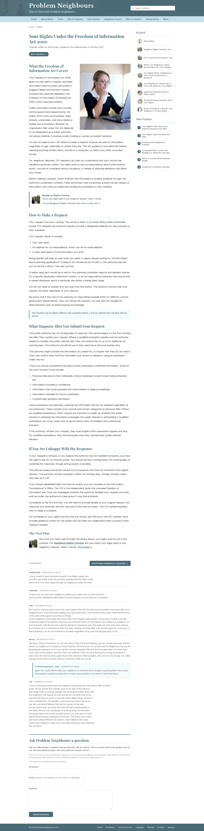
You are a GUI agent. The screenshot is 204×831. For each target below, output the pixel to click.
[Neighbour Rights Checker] (33, 544)
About (99, 827)
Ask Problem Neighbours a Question (109, 563)
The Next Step (39, 533)
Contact (161, 827)
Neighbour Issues (113, 19)
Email (54, 777)
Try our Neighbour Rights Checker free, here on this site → (71, 203)
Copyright (139, 827)
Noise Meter (47, 19)
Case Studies (93, 19)
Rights (39, 27)
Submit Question (41, 814)
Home (34, 19)
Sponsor (171, 827)
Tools (60, 19)
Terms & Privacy (125, 827)
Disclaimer (110, 827)
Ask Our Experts (75, 19)
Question (33, 788)
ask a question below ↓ (79, 313)
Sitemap (150, 827)
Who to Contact (133, 19)
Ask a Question (37, 54)
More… (166, 19)
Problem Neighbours (61, 5)
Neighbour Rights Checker (56, 195)
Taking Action (152, 19)
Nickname (33, 767)
